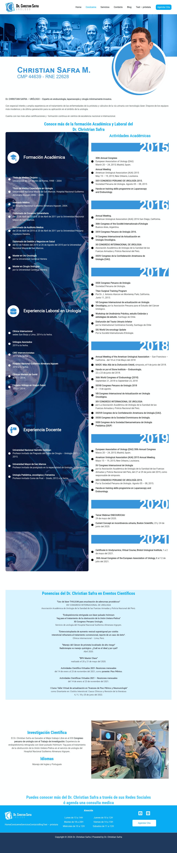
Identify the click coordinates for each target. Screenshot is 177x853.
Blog (129, 7)
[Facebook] (140, 813)
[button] (163, 7)
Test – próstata (143, 7)
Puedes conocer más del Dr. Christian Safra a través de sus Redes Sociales (88, 797)
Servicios (105, 7)
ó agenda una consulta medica (88, 802)
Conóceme (91, 7)
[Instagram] (148, 813)
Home (78, 7)
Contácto (118, 7)
